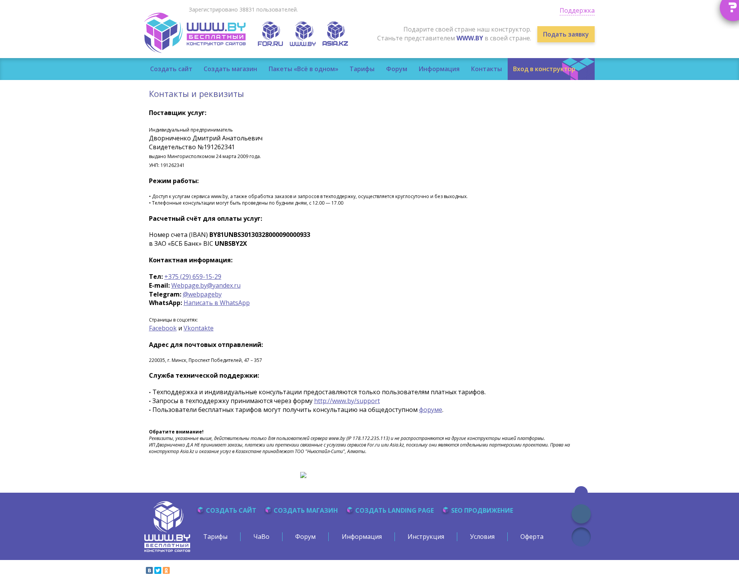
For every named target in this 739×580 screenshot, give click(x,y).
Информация (439, 69)
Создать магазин (230, 69)
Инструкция (426, 536)
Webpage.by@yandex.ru (206, 285)
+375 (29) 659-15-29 (192, 276)
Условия (482, 536)
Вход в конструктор (544, 69)
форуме (430, 409)
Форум (396, 69)
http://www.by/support (347, 401)
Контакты (486, 69)
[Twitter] (157, 570)
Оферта (531, 536)
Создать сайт (171, 69)
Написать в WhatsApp (217, 302)
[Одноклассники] (166, 570)
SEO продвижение (482, 510)
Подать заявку (566, 34)
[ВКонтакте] (149, 570)
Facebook (163, 328)
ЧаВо (261, 536)
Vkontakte (199, 328)
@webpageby (202, 294)
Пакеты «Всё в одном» (303, 69)
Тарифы (362, 69)
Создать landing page (394, 510)
